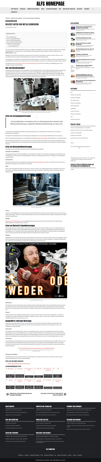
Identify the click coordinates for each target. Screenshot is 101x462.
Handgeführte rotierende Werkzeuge (13, 43)
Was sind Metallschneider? (12, 37)
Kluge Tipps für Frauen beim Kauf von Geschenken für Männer (21, 394)
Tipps (72, 116)
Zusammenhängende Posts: (13, 46)
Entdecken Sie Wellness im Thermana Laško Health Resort (16, 438)
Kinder (42, 9)
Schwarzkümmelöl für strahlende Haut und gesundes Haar (78, 412)
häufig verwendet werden (42, 138)
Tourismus (86, 9)
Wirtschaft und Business (75, 119)
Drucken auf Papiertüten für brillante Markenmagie (83, 43)
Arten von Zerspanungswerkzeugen (13, 38)
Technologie (22, 9)
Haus (60, 9)
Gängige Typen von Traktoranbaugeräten (13, 414)
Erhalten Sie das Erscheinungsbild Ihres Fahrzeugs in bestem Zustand (84, 27)
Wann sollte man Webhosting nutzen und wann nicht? (85, 60)
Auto (71, 92)
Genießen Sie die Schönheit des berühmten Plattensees (16, 436)
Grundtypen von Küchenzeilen (82, 54)
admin (8, 27)
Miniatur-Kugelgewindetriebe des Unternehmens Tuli (19, 363)
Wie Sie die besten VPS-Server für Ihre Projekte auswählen (52, 394)
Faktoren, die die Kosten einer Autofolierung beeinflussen (16, 412)
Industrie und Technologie (69, 9)
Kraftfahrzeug (14, 9)
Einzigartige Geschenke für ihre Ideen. (83, 38)
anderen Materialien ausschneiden (41, 162)
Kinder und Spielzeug (75, 105)
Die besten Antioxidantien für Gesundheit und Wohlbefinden (78, 414)
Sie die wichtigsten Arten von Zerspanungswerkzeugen (26, 63)
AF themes (63, 460)
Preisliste (72, 169)
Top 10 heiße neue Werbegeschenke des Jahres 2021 (80, 146)
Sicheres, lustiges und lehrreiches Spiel (43, 423)
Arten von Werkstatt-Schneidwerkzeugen (14, 41)
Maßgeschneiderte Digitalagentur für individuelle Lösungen (47, 436)
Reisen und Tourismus (75, 111)
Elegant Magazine (56, 460)
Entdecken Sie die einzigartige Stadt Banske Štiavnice (15, 441)
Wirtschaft (79, 9)
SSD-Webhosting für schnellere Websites (84, 65)
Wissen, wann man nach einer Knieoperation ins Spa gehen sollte (86, 81)
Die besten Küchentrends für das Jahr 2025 (85, 49)
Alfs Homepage (51, 4)
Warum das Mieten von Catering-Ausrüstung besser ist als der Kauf (48, 438)
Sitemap (72, 142)
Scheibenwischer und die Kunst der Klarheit (85, 32)
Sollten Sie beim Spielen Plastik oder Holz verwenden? (46, 425)
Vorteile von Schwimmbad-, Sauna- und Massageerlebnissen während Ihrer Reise (84, 75)
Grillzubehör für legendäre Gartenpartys (12, 425)
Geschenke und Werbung (51, 9)
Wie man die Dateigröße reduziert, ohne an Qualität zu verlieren (48, 412)
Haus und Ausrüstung (75, 100)
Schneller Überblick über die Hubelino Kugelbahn (45, 428)
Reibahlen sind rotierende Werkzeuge (13, 221)
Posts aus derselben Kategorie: (14, 45)
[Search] (93, 9)
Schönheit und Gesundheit (33, 9)
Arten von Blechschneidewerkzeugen (14, 40)
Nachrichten (14, 12)
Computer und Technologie (76, 94)
